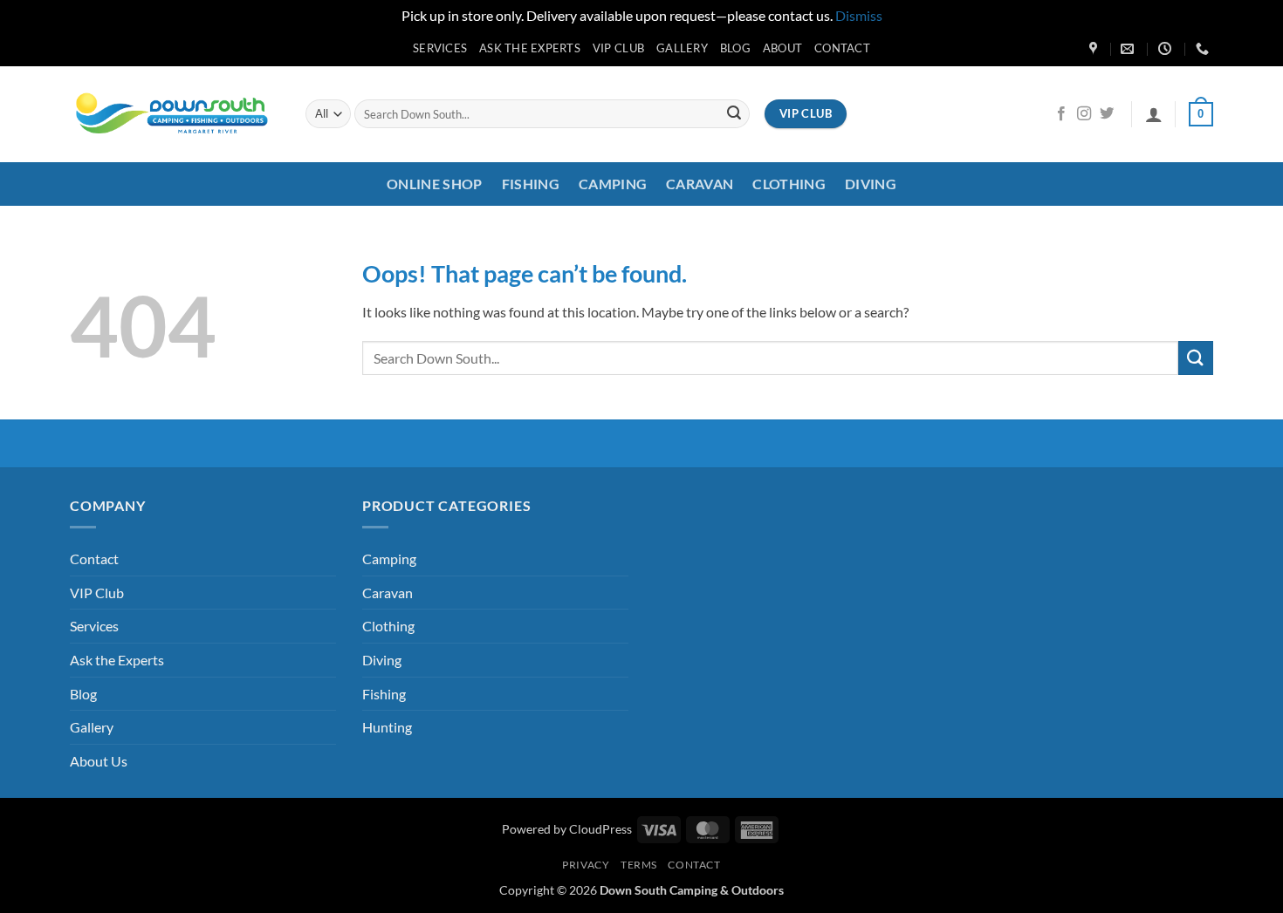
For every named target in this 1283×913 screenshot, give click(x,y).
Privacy (585, 864)
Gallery (682, 48)
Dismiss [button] (858, 15)
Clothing (789, 183)
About (782, 48)
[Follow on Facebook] (1061, 114)
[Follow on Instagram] (1084, 114)
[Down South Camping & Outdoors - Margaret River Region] (174, 114)
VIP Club (618, 48)
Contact (842, 48)
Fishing (530, 183)
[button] (1154, 114)
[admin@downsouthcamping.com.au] (1129, 49)
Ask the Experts (529, 48)
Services (440, 48)
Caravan (699, 183)
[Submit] (734, 114)
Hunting (387, 727)
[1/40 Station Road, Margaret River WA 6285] (1095, 49)
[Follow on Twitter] (1107, 114)
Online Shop (435, 183)
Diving (870, 183)
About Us (98, 761)
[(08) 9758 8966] (1204, 49)
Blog (735, 48)
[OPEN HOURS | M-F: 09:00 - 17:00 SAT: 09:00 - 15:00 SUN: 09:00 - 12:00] (1167, 49)
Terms (639, 864)
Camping (613, 183)
